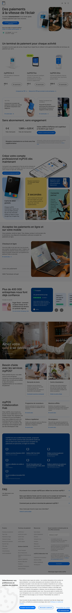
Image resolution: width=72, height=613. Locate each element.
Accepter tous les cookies (27, 607)
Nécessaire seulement (46, 607)
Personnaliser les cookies (63, 607)
